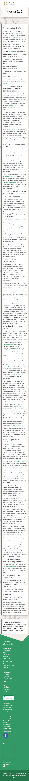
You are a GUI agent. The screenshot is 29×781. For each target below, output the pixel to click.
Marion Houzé (12, 51)
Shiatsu (7, 676)
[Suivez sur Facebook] (5, 735)
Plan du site (6, 764)
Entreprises (8, 689)
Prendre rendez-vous (9, 697)
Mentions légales (7, 731)
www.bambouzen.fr (18, 37)
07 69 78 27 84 (8, 661)
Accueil (7, 674)
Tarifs (6, 691)
